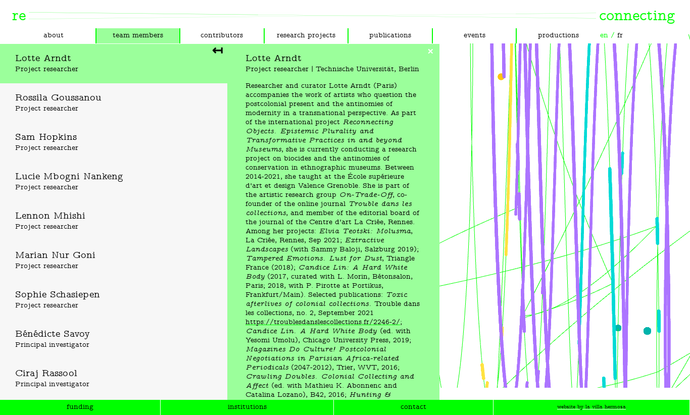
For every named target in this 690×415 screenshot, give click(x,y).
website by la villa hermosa (591, 407)
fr (620, 35)
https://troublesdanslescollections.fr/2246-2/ (322, 322)
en (604, 35)
